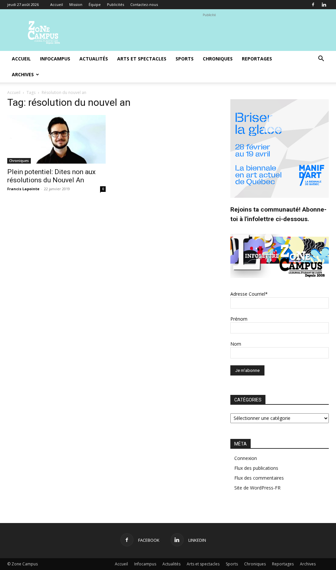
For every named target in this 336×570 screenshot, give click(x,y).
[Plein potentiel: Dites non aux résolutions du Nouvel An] (56, 139)
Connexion (245, 458)
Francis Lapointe (23, 188)
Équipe (95, 4)
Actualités (93, 59)
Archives (23, 74)
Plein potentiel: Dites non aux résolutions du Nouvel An (51, 176)
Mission (75, 4)
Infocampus (55, 59)
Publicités (115, 4)
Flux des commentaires (259, 478)
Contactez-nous (144, 4)
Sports (185, 59)
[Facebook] (313, 4)
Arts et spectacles (141, 59)
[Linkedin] (324, 4)
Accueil (56, 4)
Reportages (257, 59)
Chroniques (218, 59)
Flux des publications (256, 468)
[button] (321, 59)
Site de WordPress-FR (257, 488)
